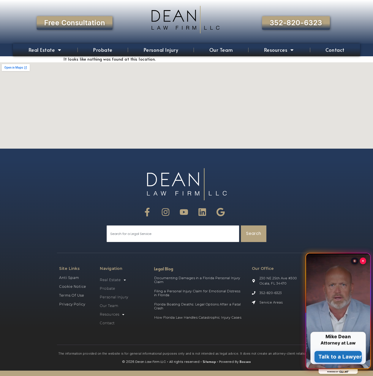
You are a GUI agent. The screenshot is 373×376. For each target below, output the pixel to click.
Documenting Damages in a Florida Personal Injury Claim (197, 280)
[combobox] (173, 233)
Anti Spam (69, 278)
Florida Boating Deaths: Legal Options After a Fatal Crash (197, 306)
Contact (335, 49)
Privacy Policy (72, 304)
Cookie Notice (72, 287)
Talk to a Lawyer (340, 357)
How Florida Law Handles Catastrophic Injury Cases (198, 317)
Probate (102, 49)
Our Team (221, 49)
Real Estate (41, 49)
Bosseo (245, 361)
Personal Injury (161, 49)
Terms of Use (71, 295)
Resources (276, 49)
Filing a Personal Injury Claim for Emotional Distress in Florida (197, 293)
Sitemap (209, 361)
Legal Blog (163, 268)
